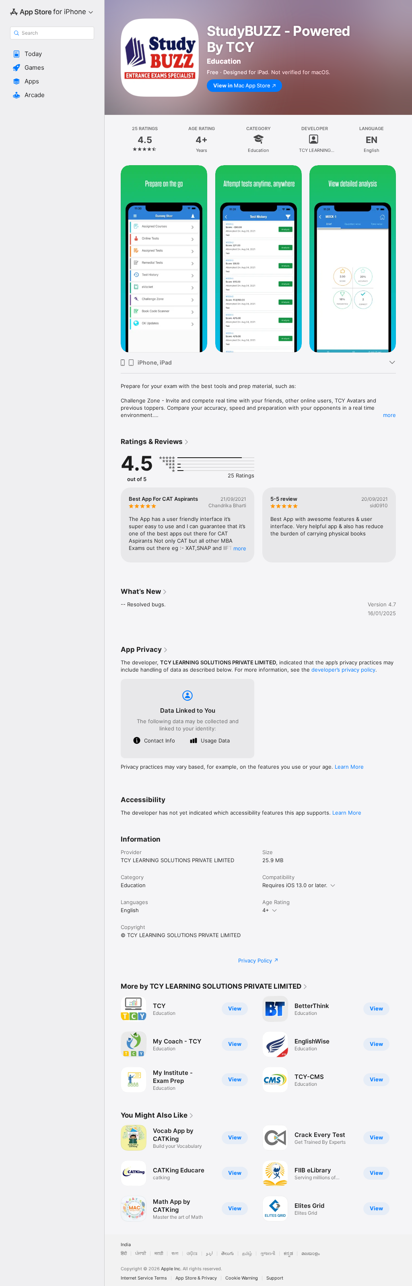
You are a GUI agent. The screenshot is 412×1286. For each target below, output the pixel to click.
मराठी (158, 1253)
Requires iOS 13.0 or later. (295, 885)
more (389, 415)
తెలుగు (227, 1253)
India (126, 1244)
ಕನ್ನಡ (288, 1253)
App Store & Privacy (196, 1278)
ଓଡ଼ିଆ (192, 1253)
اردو (209, 1253)
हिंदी (124, 1253)
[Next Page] (404, 139)
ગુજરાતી (267, 1253)
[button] (52, 54)
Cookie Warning (241, 1278)
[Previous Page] (112, 139)
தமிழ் (247, 1253)
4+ (265, 910)
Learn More (349, 766)
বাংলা (174, 1253)
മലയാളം (310, 1253)
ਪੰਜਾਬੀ (140, 1253)
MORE (239, 548)
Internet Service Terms (144, 1278)
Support (274, 1278)
